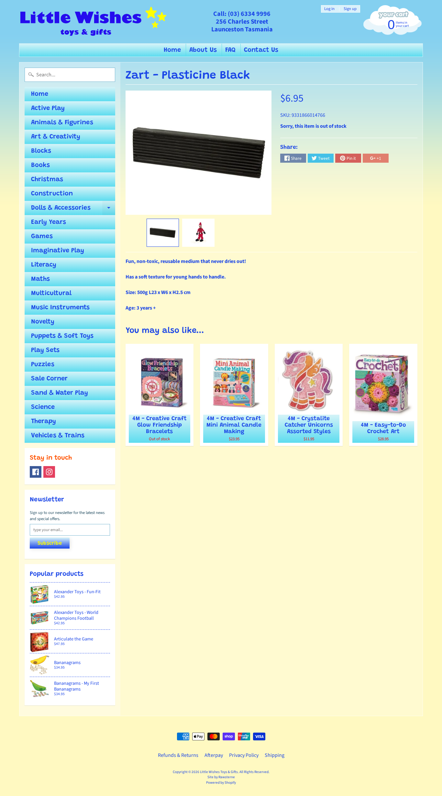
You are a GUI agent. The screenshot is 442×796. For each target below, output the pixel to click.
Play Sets (45, 350)
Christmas (47, 179)
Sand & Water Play (59, 393)
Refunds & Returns (178, 755)
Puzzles (42, 364)
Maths (40, 279)
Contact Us (261, 50)
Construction (52, 194)
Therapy (43, 421)
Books (40, 165)
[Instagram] (49, 472)
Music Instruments (60, 307)
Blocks (41, 151)
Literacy (43, 265)
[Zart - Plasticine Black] (163, 233)
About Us (203, 50)
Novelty (42, 322)
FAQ (230, 50)
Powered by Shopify (221, 782)
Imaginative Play (57, 250)
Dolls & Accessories (73, 210)
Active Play (48, 108)
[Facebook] (35, 472)
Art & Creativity (55, 137)
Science (43, 407)
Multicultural (51, 293)
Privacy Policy (244, 755)
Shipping (274, 755)
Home (172, 50)
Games (42, 236)
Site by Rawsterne (221, 777)
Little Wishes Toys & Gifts (219, 771)
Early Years (48, 222)
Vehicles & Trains (57, 435)
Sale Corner (49, 379)
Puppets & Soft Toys (62, 336)
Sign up (350, 9)
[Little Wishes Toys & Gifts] (93, 21)
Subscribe (50, 543)
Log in (329, 9)
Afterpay (213, 755)
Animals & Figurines (62, 122)
